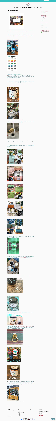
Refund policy (19, 415)
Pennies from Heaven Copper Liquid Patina (28, 326)
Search (18, 410)
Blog (20, 7)
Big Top (20, 312)
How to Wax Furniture (23, 257)
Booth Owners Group (24, 7)
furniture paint (15, 12)
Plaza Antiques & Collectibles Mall (28, 383)
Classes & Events (30, 7)
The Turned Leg (27, 418)
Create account (38, 0)
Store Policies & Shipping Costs (21, 412)
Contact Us (35, 7)
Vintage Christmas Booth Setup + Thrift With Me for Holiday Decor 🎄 (45, 31)
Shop (38, 7)
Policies (41, 7)
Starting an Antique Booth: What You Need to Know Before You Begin (45, 12)
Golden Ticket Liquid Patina (19, 326)
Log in (35, 0)
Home (14, 7)
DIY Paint (11, 12)
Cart (42, 0)
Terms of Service (19, 414)
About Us (17, 7)
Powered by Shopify (31, 418)
